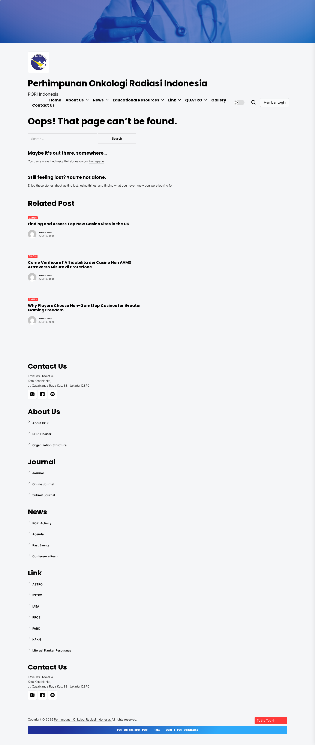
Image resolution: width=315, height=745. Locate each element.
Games (33, 218)
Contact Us (43, 105)
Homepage (96, 161)
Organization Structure (49, 445)
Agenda (38, 534)
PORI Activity (41, 523)
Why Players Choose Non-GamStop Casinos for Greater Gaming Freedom (84, 308)
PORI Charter (41, 434)
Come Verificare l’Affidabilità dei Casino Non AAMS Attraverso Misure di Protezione (79, 265)
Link (172, 100)
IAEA (35, 606)
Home (55, 100)
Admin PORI (45, 232)
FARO (36, 628)
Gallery (218, 100)
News (98, 100)
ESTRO (37, 595)
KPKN (36, 639)
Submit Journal (43, 495)
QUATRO (193, 100)
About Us (75, 100)
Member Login (275, 102)
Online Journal (43, 484)
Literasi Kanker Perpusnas (51, 650)
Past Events (41, 545)
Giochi (33, 256)
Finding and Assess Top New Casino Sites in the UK (78, 223)
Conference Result (46, 556)
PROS (36, 617)
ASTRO (37, 584)
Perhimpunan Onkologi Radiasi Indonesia (117, 83)
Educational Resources (136, 100)
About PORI (40, 423)
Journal (38, 473)
